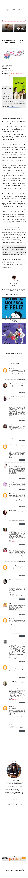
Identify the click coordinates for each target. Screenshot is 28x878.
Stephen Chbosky (19, 290)
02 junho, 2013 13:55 (20, 494)
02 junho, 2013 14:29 (20, 511)
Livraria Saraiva (19, 73)
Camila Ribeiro (12, 493)
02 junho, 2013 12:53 (20, 463)
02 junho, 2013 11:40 (20, 396)
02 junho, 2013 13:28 (20, 483)
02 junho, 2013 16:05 (20, 528)
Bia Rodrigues (12, 565)
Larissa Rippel (12, 510)
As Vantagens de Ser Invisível (11, 289)
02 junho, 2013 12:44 (20, 424)
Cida (10, 464)
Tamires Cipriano (13, 444)
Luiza (10, 383)
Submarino (4, 75)
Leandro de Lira (13, 639)
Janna (10, 579)
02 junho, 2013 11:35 (20, 383)
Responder (22, 379)
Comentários (14, 283)
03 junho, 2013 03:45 (20, 566)
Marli (10, 603)
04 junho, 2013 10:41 (20, 665)
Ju (9, 665)
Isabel (10, 424)
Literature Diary (15, 541)
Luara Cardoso (13, 681)
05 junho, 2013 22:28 (20, 682)
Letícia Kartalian (13, 527)
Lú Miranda (12, 396)
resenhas (11, 290)
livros (6, 290)
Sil (9, 548)
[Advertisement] (13, 831)
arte (19, 801)
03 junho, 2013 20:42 (20, 618)
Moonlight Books (12, 475)
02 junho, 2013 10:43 (20, 368)
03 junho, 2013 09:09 (20, 579)
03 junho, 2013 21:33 (20, 640)
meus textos (19, 804)
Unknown (11, 368)
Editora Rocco (22, 289)
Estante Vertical (15, 699)
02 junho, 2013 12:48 (20, 445)
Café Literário (8, 801)
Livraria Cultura (12, 73)
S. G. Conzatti (12, 482)
